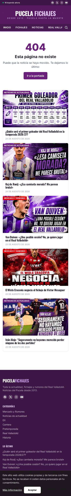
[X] (57, 3)
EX (4, 420)
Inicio (7, 27)
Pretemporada (10, 428)
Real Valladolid (10, 433)
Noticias (38, 27)
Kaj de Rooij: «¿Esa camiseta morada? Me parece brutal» (33, 459)
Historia (7, 437)
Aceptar (32, 490)
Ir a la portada (35, 75)
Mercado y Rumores (13, 411)
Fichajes (21, 27)
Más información (12, 490)
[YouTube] (66, 3)
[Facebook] (52, 3)
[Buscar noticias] (66, 27)
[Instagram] (62, 3)
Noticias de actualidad (15, 415)
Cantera (7, 424)
